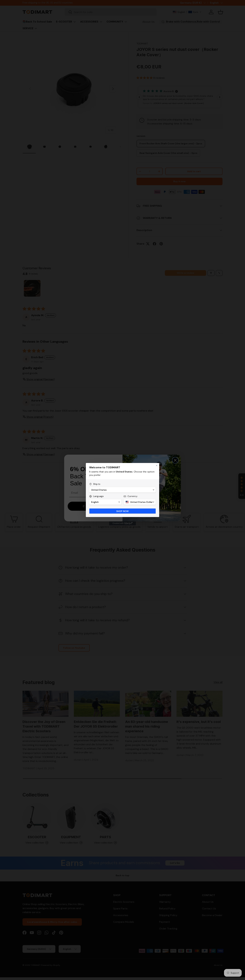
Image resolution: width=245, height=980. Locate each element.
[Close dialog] (156, 465)
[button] (122, 490)
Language (98, 496)
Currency (132, 496)
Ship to (96, 484)
